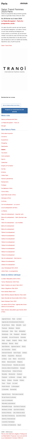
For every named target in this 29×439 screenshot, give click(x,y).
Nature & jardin (11, 362)
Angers (8, 340)
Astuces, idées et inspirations (10, 368)
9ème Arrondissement (7, 229)
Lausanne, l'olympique (8, 422)
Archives (3, 201)
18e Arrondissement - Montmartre (11, 258)
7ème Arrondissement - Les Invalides (12, 222)
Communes (5, 331)
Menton (4, 355)
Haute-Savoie (6, 386)
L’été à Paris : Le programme (9, 271)
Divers (23, 346)
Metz (24, 377)
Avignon (14, 340)
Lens (9, 358)
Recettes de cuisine (19, 365)
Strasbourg (5, 334)
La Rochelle (5, 389)
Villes (11, 331)
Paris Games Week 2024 (8, 291)
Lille (11, 334)
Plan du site (4, 434)
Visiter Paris (4, 175)
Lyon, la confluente (7, 400)
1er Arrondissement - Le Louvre (10, 204)
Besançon (18, 355)
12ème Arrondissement (8, 238)
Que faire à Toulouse (19, 406)
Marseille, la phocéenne (8, 403)
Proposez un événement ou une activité (14, 110)
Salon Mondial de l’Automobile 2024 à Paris (13, 298)
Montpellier (22, 331)
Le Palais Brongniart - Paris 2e (10, 122)
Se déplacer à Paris (6, 188)
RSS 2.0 (20, 438)
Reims (14, 358)
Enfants (3, 172)
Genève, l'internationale (8, 418)
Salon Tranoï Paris (6, 45)
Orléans (9, 380)
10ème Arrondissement (8, 232)
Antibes (24, 352)
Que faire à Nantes (19, 409)
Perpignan (16, 334)
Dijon (25, 340)
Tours (3, 383)
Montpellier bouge (7, 406)
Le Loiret (14, 383)
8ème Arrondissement (7, 226)
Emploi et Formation (7, 165)
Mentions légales (14, 434)
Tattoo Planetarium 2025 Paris (10, 282)
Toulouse (4, 328)
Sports (3, 159)
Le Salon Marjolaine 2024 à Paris (10, 278)
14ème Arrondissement (8, 245)
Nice (16, 331)
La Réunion (12, 377)
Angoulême (11, 355)
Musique (23, 334)
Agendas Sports (15, 346)
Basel (19, 425)
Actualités (5, 337)
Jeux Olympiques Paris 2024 (9, 268)
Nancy (4, 380)
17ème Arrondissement (8, 255)
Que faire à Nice (20, 415)
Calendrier (4, 162)
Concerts (4, 136)
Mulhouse (4, 343)
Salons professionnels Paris (9, 119)
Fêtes (13, 325)
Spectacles (4, 146)
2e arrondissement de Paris (9, 207)
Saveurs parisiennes (7, 178)
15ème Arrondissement (8, 248)
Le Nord (19, 319)
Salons (3, 149)
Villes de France (6, 371)
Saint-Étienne (5, 346)
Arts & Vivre (21, 358)
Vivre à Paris (4, 191)
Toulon (14, 349)
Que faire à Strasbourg (8, 415)
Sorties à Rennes (6, 412)
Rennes (11, 343)
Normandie (13, 389)
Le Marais (4, 211)
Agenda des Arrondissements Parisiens (13, 322)
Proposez (4, 377)
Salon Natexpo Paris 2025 (8, 301)
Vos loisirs (4, 152)
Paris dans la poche (7, 133)
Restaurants (4, 182)
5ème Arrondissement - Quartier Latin (12, 214)
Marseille (18, 325)
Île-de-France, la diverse (9, 397)
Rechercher (12, 374)
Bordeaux (11, 328)
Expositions (4, 140)
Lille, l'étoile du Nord (19, 412)
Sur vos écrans (6, 349)
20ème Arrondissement (8, 264)
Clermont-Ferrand (7, 352)
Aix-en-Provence (14, 337)
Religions (19, 362)
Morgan (3, 126)
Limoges (19, 377)
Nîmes (20, 340)
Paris (4, 3)
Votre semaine (5, 156)
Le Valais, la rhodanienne (9, 425)
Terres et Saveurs (7, 365)
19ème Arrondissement (8, 261)
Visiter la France (17, 371)
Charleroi (19, 374)
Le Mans (4, 358)
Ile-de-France (6, 325)
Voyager (22, 368)
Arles (3, 340)
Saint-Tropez (17, 352)
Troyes (9, 383)
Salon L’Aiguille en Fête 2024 (9, 288)
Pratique (3, 185)
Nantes (18, 328)
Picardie (15, 380)
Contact (15, 438)
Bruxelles (4, 374)
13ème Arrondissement (8, 242)
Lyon (24, 325)
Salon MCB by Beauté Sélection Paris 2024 (13, 295)
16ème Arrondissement (8, 251)
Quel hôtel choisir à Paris (8, 194)
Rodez (3, 362)
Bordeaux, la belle (7, 409)
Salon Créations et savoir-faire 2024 (11, 285)
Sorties (3, 169)
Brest (16, 343)
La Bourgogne (15, 386)
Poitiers (22, 380)
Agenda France (6, 319)
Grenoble (23, 337)
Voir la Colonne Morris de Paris (11, 105)
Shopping (4, 143)
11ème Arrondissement (8, 235)
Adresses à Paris (6, 198)
